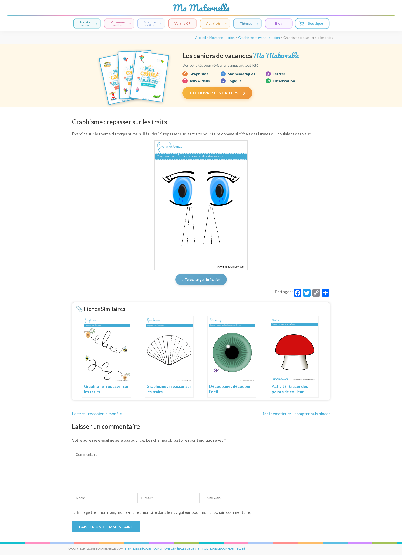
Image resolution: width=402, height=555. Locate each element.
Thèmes (246, 23)
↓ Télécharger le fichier (201, 279)
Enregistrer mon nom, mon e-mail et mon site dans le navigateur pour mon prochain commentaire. (164, 512)
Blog (278, 23)
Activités (213, 23)
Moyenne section (222, 37)
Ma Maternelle (201, 8)
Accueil (200, 37)
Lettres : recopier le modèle (97, 413)
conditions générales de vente (176, 548)
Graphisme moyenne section (259, 37)
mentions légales (138, 548)
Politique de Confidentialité (223, 548)
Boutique (315, 23)
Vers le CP (182, 23)
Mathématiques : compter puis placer (296, 413)
